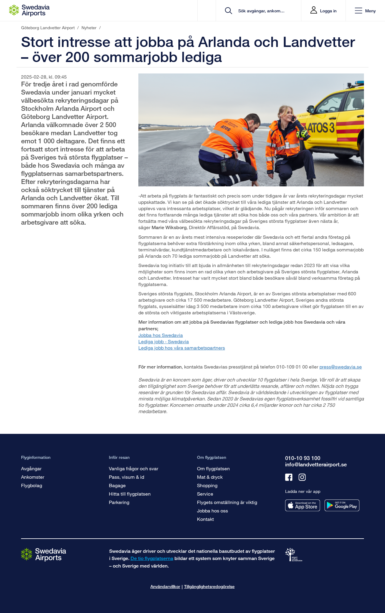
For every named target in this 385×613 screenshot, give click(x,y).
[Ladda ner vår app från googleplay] (342, 505)
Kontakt (205, 519)
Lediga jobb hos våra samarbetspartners (181, 347)
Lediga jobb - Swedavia (163, 341)
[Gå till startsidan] (43, 554)
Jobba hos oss (212, 510)
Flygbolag (31, 485)
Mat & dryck (210, 477)
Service (205, 493)
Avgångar (31, 468)
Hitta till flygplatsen (130, 493)
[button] (365, 10)
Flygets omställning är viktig (227, 502)
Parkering (119, 502)
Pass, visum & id (126, 477)
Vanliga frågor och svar (133, 468)
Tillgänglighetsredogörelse (209, 586)
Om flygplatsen (213, 468)
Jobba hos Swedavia (160, 335)
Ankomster (32, 477)
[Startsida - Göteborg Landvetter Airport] (29, 11)
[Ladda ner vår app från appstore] (302, 505)
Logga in (328, 10)
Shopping (207, 485)
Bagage (117, 485)
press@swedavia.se (340, 366)
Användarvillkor (165, 586)
